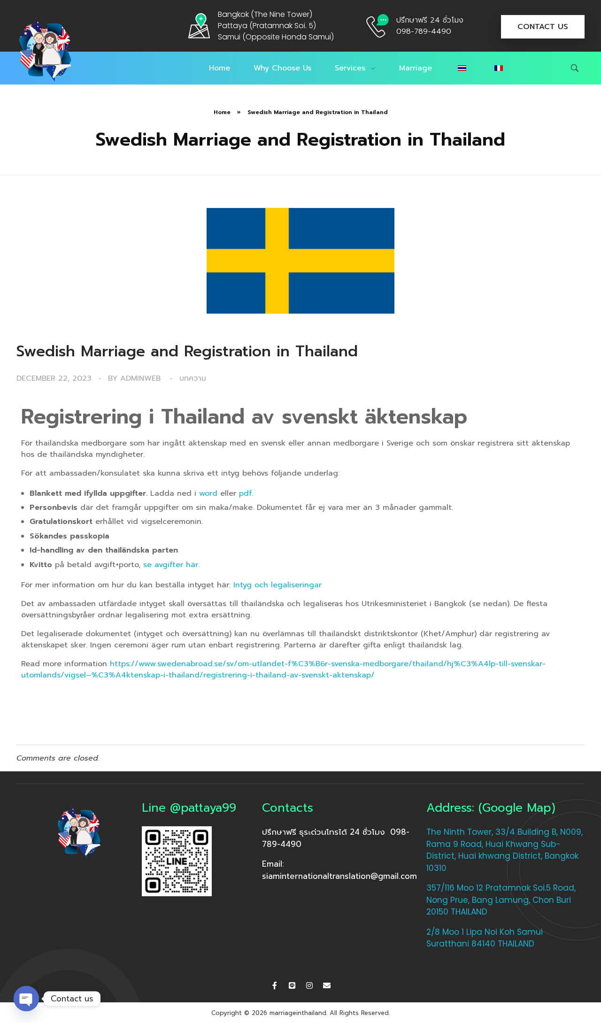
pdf (245, 493)
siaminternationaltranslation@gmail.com (339, 876)
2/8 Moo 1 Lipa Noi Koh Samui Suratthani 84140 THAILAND (484, 938)
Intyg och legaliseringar (277, 585)
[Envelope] (326, 985)
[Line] (292, 985)
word (208, 493)
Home (222, 112)
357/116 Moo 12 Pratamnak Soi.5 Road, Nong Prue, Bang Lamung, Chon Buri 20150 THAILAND (501, 899)
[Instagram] (309, 985)
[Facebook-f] (274, 985)
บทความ (192, 378)
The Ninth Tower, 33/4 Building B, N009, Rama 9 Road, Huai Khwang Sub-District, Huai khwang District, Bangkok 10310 (504, 850)
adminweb (140, 378)
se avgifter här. (171, 564)
